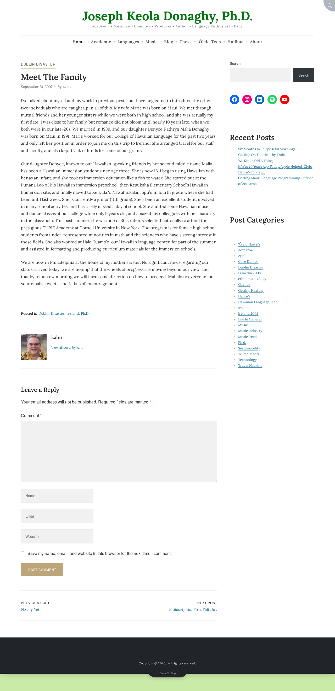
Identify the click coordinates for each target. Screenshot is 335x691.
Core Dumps (248, 261)
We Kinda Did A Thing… (256, 161)
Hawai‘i (244, 296)
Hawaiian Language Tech (258, 302)
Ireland (72, 313)
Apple (242, 256)
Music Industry (250, 331)
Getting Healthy (251, 290)
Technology (247, 360)
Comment (31, 415)
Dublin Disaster (38, 64)
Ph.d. (85, 313)
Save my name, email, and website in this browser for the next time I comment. (99, 553)
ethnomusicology (252, 279)
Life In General (250, 319)
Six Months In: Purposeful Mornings (266, 149)
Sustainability (249, 348)
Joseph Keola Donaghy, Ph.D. (167, 16)
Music (243, 325)
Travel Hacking (250, 365)
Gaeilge (244, 284)
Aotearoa (245, 250)
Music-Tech (247, 337)
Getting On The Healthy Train (261, 155)
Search (235, 63)
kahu (67, 86)
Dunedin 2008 (249, 273)
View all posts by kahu (67, 347)
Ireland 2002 (248, 313)
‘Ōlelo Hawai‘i (249, 244)
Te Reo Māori (248, 354)
